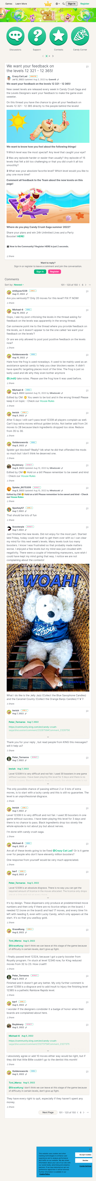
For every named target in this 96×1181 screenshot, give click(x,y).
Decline (85, 1160)
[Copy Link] (58, 79)
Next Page (48, 1112)
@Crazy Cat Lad (62, 850)
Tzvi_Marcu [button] (15, 940)
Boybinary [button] (17, 465)
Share (10, 256)
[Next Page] (86, 285)
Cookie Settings (85, 1166)
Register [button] (54, 271)
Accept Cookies (85, 1155)
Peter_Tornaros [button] (17, 722)
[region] (64, 1162)
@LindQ (11, 378)
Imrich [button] (15, 412)
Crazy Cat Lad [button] (19, 76)
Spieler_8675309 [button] (21, 487)
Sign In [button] (40, 271)
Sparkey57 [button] (18, 508)
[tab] (46, 56)
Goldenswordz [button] (20, 354)
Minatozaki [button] (55, 393)
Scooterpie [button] (18, 526)
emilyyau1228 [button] (19, 291)
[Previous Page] (79, 285)
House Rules (47, 401)
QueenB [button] (52, 79)
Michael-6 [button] (17, 309)
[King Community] (48, 3)
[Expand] (48, 737)
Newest (18, 285)
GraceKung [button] (18, 929)
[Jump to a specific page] (89, 285)
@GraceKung (16, 945)
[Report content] (87, 67)
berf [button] (14, 871)
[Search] (63, 4)
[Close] (90, 1149)
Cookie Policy (44, 1174)
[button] (9, 78)
